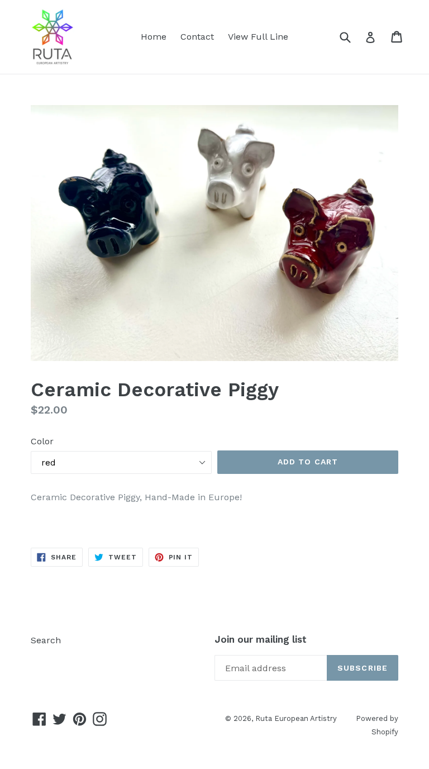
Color (42, 441)
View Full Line (258, 36)
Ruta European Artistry (297, 718)
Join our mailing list (260, 639)
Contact (197, 36)
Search (46, 640)
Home (153, 36)
